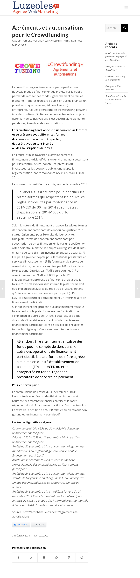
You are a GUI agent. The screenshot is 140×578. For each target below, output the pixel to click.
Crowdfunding (37, 40)
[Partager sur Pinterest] (69, 557)
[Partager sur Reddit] (81, 557)
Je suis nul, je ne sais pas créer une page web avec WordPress (116, 56)
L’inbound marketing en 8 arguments (115, 78)
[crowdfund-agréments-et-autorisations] (50, 68)
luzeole (43, 535)
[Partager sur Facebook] (18, 557)
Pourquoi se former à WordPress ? (115, 68)
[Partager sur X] (31, 557)
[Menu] (126, 7)
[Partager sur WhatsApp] (56, 557)
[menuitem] (126, 7)
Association (19, 40)
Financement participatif (62, 40)
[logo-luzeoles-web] (36, 7)
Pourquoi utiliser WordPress (113, 87)
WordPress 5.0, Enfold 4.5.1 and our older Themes (115, 99)
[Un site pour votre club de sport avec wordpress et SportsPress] (2, 289)
